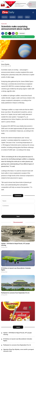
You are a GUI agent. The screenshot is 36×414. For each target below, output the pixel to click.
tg (16, 33)
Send (18, 216)
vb (13, 33)
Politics (4, 17)
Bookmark (22, 33)
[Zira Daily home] (8, 12)
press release (11, 121)
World (27, 17)
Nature (15, 103)
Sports (20, 17)
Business (12, 17)
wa (6, 33)
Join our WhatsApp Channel (18, 36)
